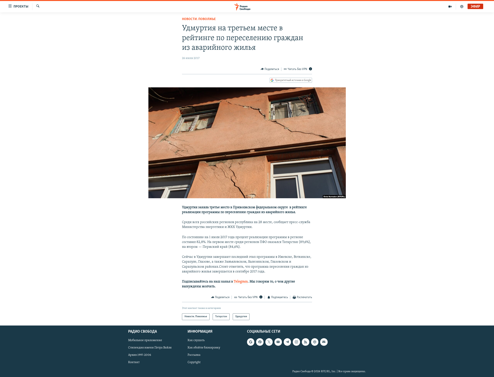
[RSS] (305, 342)
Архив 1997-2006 (139, 355)
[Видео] (450, 6)
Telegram (241, 281)
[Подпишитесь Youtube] (278, 342)
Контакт (134, 362)
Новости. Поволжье (199, 19)
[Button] (270, 69)
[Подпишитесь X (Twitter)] (269, 342)
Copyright (194, 362)
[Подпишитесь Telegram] (287, 342)
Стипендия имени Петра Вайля (150, 347)
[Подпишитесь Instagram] (296, 342)
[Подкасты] (314, 342)
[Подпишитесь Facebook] (259, 342)
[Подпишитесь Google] (250, 342)
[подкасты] (462, 6)
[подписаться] (323, 342)
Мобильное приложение (145, 340)
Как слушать (196, 340)
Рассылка (194, 355)
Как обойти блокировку (204, 347)
